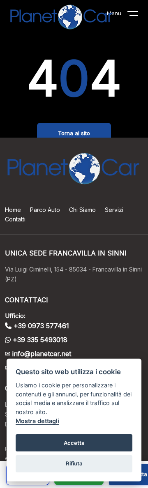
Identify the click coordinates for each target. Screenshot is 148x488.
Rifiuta (74, 463)
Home (13, 209)
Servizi (114, 209)
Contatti (15, 219)
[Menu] (137, 15)
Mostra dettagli (37, 420)
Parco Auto (45, 209)
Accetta (74, 443)
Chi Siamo (82, 209)
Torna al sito (74, 133)
